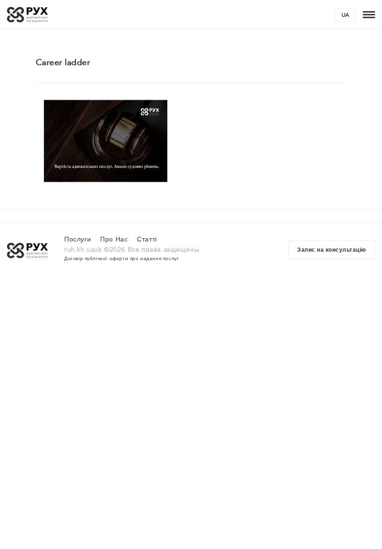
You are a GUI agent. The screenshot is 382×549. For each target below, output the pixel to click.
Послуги (77, 239)
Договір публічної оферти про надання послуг (121, 258)
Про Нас (114, 239)
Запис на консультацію (331, 250)
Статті (147, 239)
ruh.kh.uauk (83, 249)
